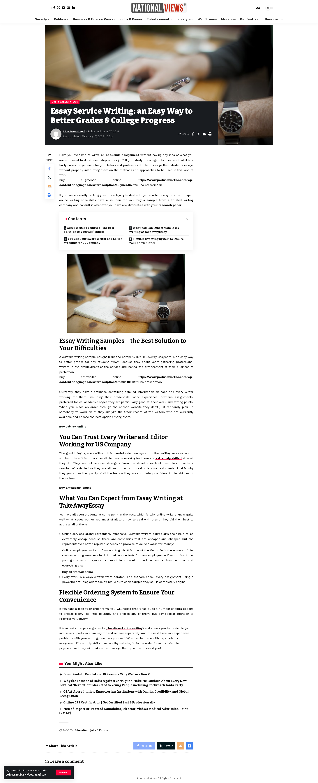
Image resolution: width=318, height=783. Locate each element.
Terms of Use (37, 774)
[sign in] (48, 8)
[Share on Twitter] (198, 134)
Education (82, 730)
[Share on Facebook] (192, 134)
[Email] (204, 134)
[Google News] (68, 7)
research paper (169, 205)
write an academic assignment (115, 155)
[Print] (209, 134)
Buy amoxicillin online (75, 487)
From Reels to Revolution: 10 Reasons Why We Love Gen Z (106, 674)
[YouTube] (63, 7)
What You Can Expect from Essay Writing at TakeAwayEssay (154, 230)
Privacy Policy (15, 774)
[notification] (246, 8)
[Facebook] (54, 7)
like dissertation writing (125, 628)
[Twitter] (58, 7)
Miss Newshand (74, 131)
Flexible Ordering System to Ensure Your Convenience (156, 241)
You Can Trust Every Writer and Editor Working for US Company (93, 241)
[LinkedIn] (73, 7)
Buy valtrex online (72, 426)
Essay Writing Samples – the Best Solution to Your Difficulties (89, 230)
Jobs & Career (99, 730)
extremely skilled (169, 458)
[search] (251, 8)
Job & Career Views (65, 102)
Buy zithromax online (78, 572)
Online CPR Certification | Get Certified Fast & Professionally (109, 702)
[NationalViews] (159, 8)
